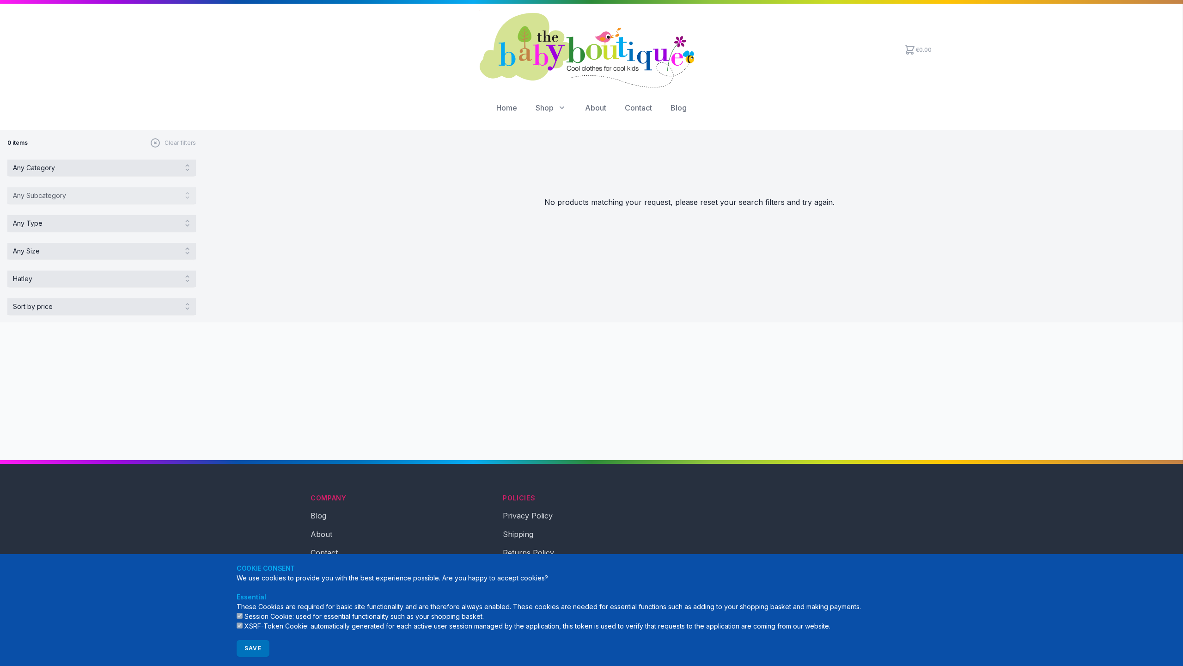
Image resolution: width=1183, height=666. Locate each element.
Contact (638, 107)
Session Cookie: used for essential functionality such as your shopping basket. (364, 616)
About (595, 107)
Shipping (518, 534)
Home (506, 107)
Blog (679, 107)
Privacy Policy (528, 515)
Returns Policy (528, 552)
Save (253, 648)
